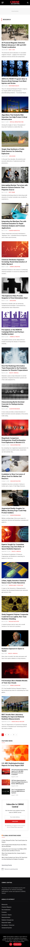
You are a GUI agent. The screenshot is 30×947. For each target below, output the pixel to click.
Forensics (4, 912)
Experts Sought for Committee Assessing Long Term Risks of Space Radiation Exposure (13, 547)
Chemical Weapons (6, 907)
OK (11, 944)
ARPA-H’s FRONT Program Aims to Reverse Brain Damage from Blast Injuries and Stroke (14, 81)
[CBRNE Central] (15, 2)
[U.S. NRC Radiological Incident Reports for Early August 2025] (15, 753)
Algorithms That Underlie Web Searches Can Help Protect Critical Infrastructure (14, 117)
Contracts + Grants (7, 914)
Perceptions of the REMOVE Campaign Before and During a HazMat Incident (13, 332)
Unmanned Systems (7, 927)
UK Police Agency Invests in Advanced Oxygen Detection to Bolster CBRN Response (19, 782)
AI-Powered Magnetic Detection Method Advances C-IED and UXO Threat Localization (14, 45)
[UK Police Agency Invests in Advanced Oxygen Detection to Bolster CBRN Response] (6, 782)
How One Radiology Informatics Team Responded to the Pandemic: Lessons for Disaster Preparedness (15, 368)
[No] (28, 941)
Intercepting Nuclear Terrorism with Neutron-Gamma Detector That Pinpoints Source (15, 187)
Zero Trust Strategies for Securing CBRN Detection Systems (18, 791)
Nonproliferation (6, 917)
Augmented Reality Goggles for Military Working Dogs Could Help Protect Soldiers (14, 510)
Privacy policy (17, 944)
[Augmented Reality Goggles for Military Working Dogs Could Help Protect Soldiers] (15, 498)
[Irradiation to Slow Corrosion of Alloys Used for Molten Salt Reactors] (15, 464)
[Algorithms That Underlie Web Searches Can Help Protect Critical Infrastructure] (15, 105)
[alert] (15, 869)
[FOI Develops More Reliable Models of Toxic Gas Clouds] (15, 670)
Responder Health (6, 922)
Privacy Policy (14, 827)
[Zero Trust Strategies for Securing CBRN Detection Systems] (6, 791)
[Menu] (3, 2)
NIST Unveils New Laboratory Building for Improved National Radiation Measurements (13, 717)
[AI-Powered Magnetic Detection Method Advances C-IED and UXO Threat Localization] (15, 32)
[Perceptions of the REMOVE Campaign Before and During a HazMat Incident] (15, 319)
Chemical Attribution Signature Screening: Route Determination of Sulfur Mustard (14, 262)
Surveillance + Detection (8, 925)
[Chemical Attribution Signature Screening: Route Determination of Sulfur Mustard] (15, 249)
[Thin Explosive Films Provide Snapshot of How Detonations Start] (15, 285)
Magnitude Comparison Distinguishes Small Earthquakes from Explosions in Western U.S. (14, 440)
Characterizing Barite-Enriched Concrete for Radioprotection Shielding (13, 404)
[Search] (27, 2)
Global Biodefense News (12, 835)
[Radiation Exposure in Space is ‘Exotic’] (15, 638)
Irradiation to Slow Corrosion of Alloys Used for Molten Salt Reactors (13, 476)
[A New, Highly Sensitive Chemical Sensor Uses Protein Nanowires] (15, 570)
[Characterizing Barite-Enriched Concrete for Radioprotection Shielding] (15, 392)
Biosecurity (4, 904)
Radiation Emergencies (8, 920)
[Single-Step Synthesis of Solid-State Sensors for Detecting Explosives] (15, 139)
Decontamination (6, 909)
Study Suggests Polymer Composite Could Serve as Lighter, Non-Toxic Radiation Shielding (15, 616)
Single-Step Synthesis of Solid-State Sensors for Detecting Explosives (13, 151)
